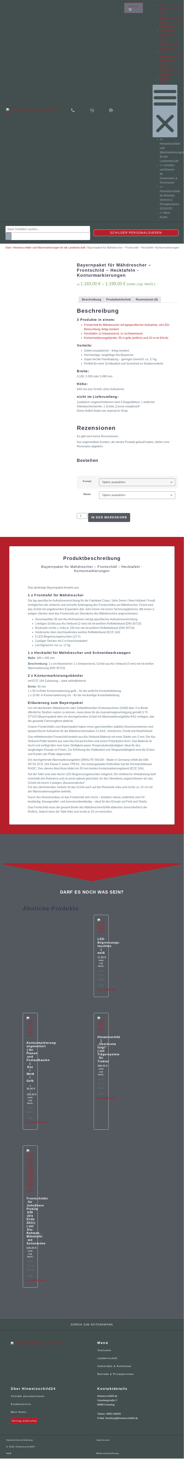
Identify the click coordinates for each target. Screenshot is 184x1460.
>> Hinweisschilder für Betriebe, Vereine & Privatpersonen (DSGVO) (170, 197)
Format (87, 481)
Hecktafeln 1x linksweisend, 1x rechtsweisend (113, 333)
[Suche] (8, 236)
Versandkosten (107, 989)
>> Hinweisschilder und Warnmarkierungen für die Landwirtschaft (172, 150)
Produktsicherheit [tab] (118, 299)
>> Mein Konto (165, 215)
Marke (87, 494)
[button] (165, 111)
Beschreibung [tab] (91, 299)
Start (8, 247)
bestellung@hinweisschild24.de (121, 1418)
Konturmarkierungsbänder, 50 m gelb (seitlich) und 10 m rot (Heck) (126, 337)
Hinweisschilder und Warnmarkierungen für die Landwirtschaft (49, 247)
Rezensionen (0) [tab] (147, 299)
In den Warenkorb (109, 517)
